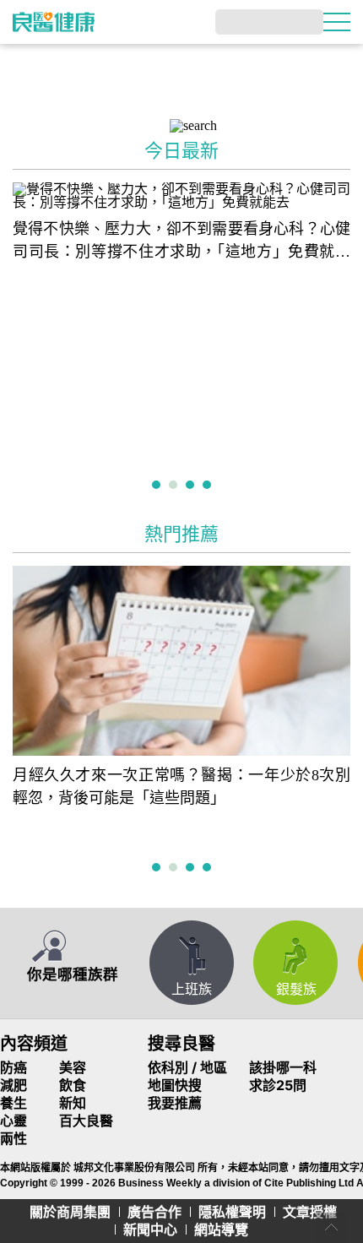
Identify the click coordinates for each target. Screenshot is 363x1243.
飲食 (72, 1085)
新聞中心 (150, 1229)
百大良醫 (86, 1120)
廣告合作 (154, 1211)
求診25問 (277, 1085)
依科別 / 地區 (187, 1067)
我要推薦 (175, 1102)
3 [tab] (192, 486)
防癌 (13, 1067)
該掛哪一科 (283, 1067)
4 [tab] (209, 486)
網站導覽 (221, 1229)
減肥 (13, 1085)
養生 (13, 1102)
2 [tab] (175, 486)
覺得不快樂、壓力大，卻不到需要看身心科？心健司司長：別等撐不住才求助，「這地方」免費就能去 (181, 241)
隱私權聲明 (232, 1211)
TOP (331, 1228)
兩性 (13, 1138)
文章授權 (310, 1211)
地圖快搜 (175, 1085)
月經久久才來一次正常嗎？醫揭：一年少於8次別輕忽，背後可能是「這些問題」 (181, 786)
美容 (72, 1067)
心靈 (13, 1120)
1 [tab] (158, 486)
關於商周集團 (70, 1211)
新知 (72, 1102)
